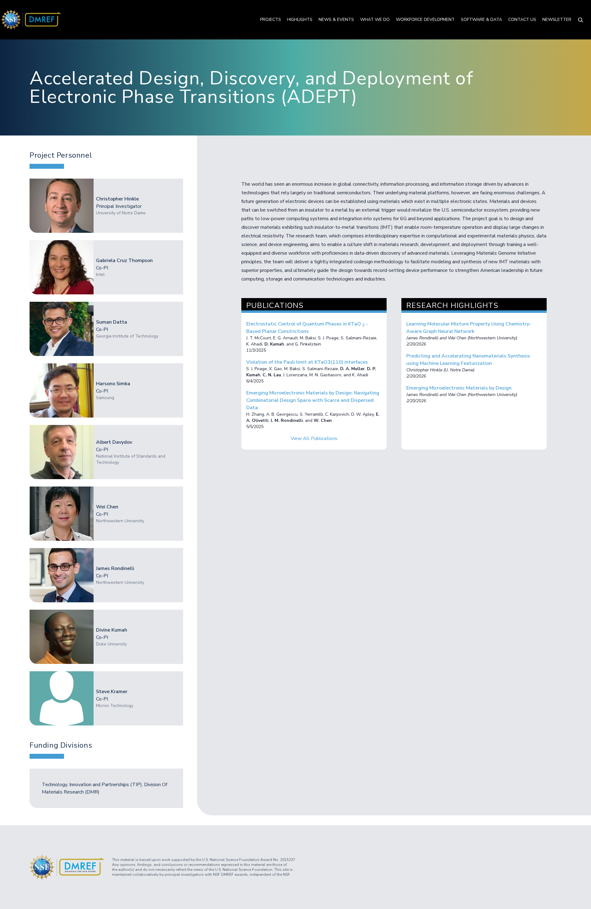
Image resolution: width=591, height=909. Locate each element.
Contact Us (522, 19)
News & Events (336, 19)
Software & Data (481, 19)
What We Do (375, 19)
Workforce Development (425, 19)
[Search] (580, 19)
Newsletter (556, 19)
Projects (270, 19)
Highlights (299, 19)
